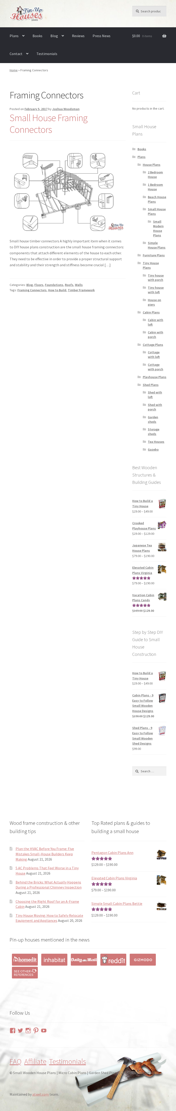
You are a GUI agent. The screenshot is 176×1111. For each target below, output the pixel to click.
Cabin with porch (155, 334)
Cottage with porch (155, 367)
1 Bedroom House (155, 187)
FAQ (16, 1061)
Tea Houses (156, 442)
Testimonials (46, 53)
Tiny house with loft (156, 289)
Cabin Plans (151, 312)
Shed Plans (151, 385)
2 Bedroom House (155, 174)
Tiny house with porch (156, 277)
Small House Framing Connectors (48, 123)
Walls (79, 285)
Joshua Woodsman (66, 109)
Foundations (54, 285)
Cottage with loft (154, 354)
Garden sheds (153, 419)
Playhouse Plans (154, 377)
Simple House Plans (156, 245)
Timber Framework (81, 290)
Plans (14, 35)
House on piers (154, 302)
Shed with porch (155, 407)
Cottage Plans (153, 345)
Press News (101, 35)
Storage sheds (153, 431)
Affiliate (35, 1061)
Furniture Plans (154, 255)
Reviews (78, 35)
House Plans (151, 165)
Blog (54, 35)
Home (14, 70)
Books (37, 35)
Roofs (69, 285)
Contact (16, 53)
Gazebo (153, 449)
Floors (38, 285)
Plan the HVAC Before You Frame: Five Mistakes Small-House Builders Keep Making (45, 853)
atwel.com (40, 1094)
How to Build (57, 290)
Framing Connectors (32, 290)
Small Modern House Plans (158, 228)
